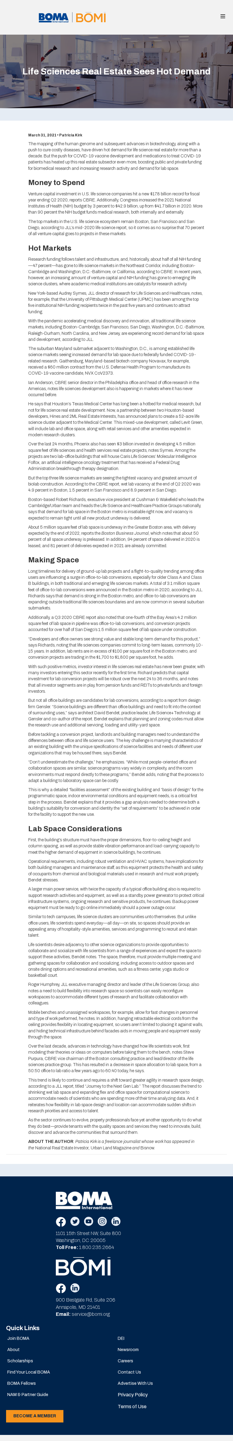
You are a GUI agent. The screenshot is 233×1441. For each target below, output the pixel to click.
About (13, 1349)
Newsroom (128, 1349)
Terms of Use (132, 1406)
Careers (125, 1361)
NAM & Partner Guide (27, 1394)
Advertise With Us (135, 1383)
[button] (222, 16)
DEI (121, 1338)
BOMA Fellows (21, 1383)
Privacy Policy (133, 1394)
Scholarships (20, 1361)
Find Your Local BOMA (28, 1372)
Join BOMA (18, 1338)
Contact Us (129, 1372)
